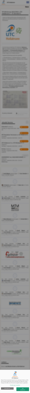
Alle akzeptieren (22, 389)
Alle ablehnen (7, 388)
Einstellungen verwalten (15, 385)
